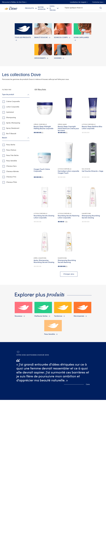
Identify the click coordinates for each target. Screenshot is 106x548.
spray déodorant (12, 128)
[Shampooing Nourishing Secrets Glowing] (93, 197)
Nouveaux (18, 316)
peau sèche (10, 145)
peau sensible (11, 161)
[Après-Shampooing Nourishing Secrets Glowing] (45, 242)
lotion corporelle (12, 107)
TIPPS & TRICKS (53, 8)
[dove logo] (10, 8)
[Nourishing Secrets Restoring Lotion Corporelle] (69, 197)
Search (100, 8)
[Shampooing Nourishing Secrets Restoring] (69, 242)
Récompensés (79, 316)
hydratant (10, 112)
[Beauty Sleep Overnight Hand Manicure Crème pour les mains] (69, 108)
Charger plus (68, 274)
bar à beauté (11, 134)
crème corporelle (13, 101)
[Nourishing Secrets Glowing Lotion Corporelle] (45, 197)
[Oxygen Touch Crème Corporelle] (45, 153)
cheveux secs (11, 166)
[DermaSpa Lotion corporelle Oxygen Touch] (69, 153)
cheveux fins (11, 177)
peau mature (11, 150)
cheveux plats (11, 182)
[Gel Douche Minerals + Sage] (93, 153)
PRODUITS (29, 8)
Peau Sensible (49, 334)
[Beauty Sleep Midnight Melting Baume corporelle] (45, 108)
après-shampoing (13, 123)
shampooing (11, 117)
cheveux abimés (12, 171)
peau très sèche (12, 155)
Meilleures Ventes (41, 316)
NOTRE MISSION (41, 8)
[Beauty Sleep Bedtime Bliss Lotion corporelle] (93, 108)
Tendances (58, 316)
